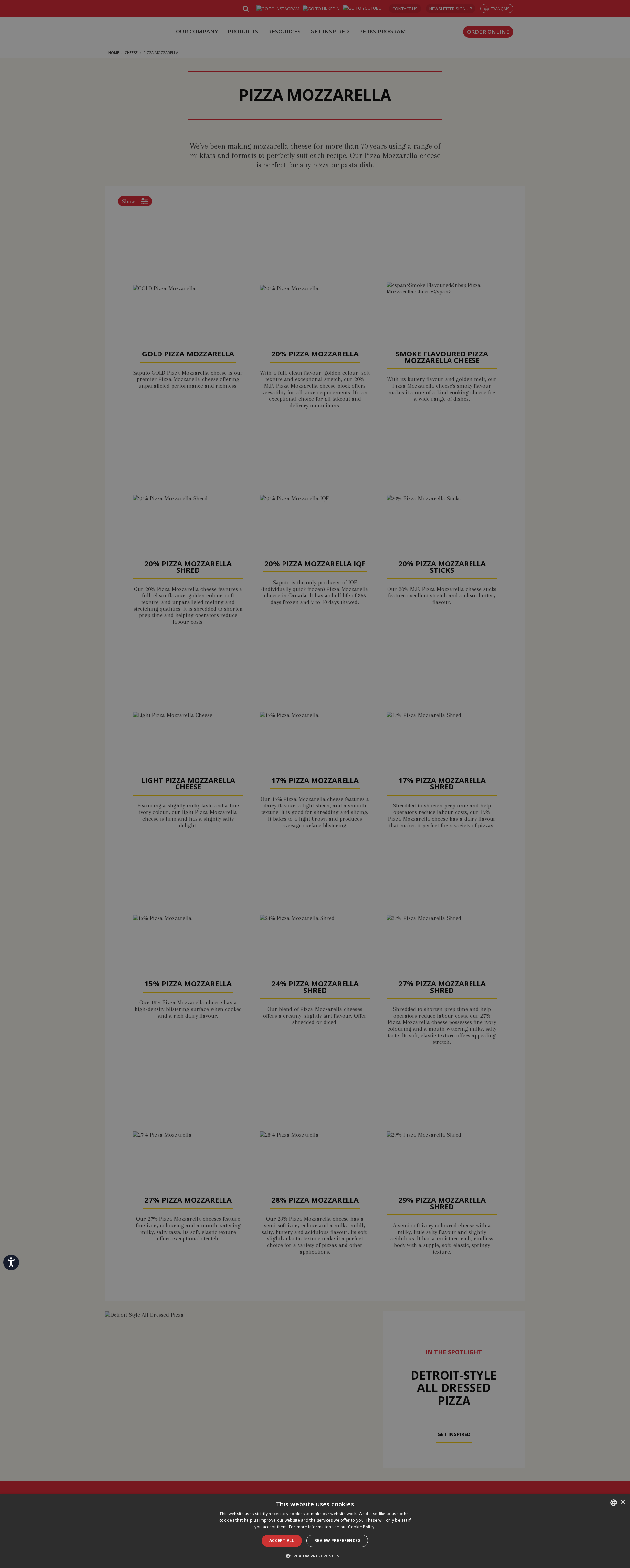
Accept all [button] (281, 1540)
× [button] (622, 1502)
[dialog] (315, 1531)
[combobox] (613, 1502)
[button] (315, 1556)
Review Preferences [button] (337, 1540)
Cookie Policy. (361, 1527)
